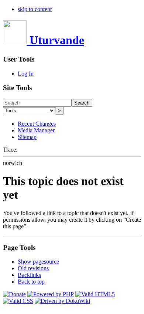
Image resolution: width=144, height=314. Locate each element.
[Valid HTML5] (95, 294)
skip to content (35, 9)
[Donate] (14, 294)
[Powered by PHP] (50, 294)
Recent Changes (37, 123)
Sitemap (27, 137)
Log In (26, 73)
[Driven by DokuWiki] (62, 301)
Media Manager (36, 130)
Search (81, 103)
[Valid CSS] (18, 301)
